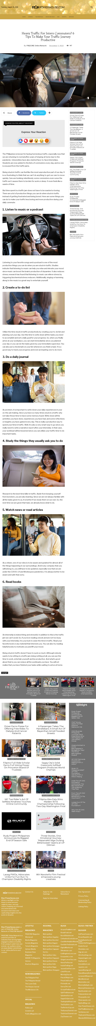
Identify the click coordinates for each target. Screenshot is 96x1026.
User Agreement (84, 892)
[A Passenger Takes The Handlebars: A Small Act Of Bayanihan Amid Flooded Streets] (90, 127)
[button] (91, 7)
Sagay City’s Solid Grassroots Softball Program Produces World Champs (77, 159)
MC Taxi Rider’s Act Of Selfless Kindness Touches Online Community (78, 172)
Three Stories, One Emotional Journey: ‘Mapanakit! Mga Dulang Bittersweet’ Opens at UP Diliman (77, 212)
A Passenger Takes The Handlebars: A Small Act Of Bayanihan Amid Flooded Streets (76, 130)
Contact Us (29, 892)
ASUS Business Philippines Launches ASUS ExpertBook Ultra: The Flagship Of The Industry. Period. (78, 736)
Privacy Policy (83, 896)
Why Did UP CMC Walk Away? (78, 810)
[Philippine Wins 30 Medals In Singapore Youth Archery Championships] (86, 682)
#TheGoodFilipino (76, 112)
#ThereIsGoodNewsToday (79, 219)
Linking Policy (83, 907)
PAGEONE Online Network (36, 46)
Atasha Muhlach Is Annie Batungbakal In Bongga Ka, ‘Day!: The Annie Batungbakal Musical (78, 750)
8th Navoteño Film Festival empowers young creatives (77, 236)
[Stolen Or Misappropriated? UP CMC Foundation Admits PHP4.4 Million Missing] (89, 770)
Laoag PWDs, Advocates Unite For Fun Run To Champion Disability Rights (79, 224)
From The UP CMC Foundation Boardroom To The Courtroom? (78, 795)
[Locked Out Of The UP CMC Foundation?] (89, 804)
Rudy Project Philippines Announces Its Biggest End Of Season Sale (78, 199)
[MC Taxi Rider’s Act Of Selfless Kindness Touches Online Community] (90, 169)
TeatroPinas (74, 206)
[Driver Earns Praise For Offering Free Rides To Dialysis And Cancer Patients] (90, 115)
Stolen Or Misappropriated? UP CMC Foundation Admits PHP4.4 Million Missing (78, 772)
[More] (49, 112)
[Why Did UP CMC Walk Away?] (89, 812)
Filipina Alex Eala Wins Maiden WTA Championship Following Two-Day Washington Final (78, 186)
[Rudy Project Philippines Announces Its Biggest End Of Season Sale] (90, 196)
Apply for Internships (50, 898)
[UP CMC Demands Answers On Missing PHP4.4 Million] (89, 761)
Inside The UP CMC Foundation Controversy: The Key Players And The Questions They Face (78, 785)
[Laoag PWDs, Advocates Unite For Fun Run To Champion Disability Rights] (92, 222)
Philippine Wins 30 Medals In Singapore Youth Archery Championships (87, 691)
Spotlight (4, 673)
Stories (73, 232)
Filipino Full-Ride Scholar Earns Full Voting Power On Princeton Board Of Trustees (77, 145)
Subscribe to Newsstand (65, 893)
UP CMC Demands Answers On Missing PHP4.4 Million (78, 761)
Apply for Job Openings (47, 893)
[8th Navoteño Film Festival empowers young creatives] (90, 234)
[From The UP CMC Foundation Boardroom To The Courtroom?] (89, 795)
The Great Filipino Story (76, 139)
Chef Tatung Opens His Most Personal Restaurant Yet (77, 724)
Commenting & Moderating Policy (84, 901)
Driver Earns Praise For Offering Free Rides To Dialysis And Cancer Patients (77, 117)
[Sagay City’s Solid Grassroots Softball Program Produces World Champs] (90, 156)
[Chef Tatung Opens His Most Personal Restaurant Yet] (89, 724)
